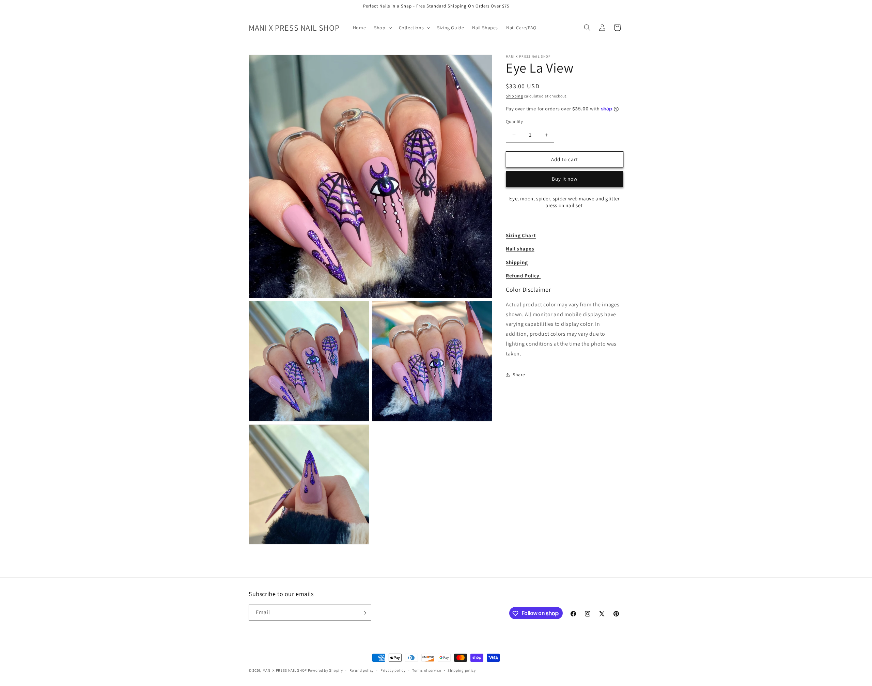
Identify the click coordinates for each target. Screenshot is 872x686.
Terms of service (426, 670)
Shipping (514, 95)
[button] (382, 27)
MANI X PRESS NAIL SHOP (285, 670)
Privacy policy (393, 670)
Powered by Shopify (325, 670)
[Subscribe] (363, 613)
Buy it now (565, 179)
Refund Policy (523, 275)
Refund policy (361, 670)
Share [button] (519, 374)
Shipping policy (462, 670)
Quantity (514, 121)
